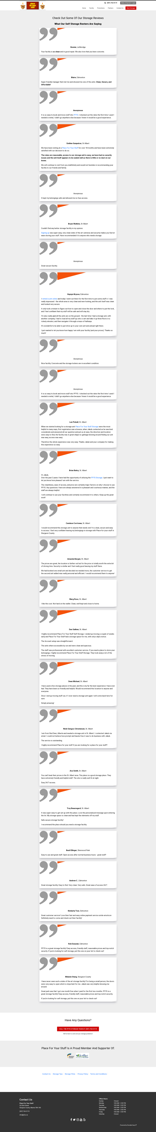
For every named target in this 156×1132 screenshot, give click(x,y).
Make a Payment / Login (128, 3)
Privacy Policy (83, 1074)
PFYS (76, 115)
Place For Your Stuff (70, 148)
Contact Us (120, 8)
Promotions (101, 8)
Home (84, 8)
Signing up (45, 233)
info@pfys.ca (24, 1115)
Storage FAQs (70, 1074)
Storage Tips (58, 1074)
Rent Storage (131, 8)
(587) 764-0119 (112, 3)
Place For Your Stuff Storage (86, 427)
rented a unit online (49, 299)
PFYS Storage (96, 478)
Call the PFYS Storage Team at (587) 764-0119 (78, 1029)
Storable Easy (131, 1125)
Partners (110, 8)
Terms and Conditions (98, 1074)
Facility (91, 8)
